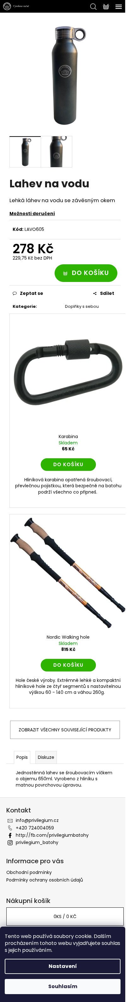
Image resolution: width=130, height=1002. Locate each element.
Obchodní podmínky (29, 872)
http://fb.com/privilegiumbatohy (52, 835)
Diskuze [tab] (46, 757)
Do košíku (90, 272)
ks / (65, 916)
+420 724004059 (35, 828)
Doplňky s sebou (82, 306)
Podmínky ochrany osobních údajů (44, 880)
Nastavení (63, 966)
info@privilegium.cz (37, 820)
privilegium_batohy (37, 842)
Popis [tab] (22, 757)
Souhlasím (62, 986)
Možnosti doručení (32, 213)
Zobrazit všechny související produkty (65, 730)
